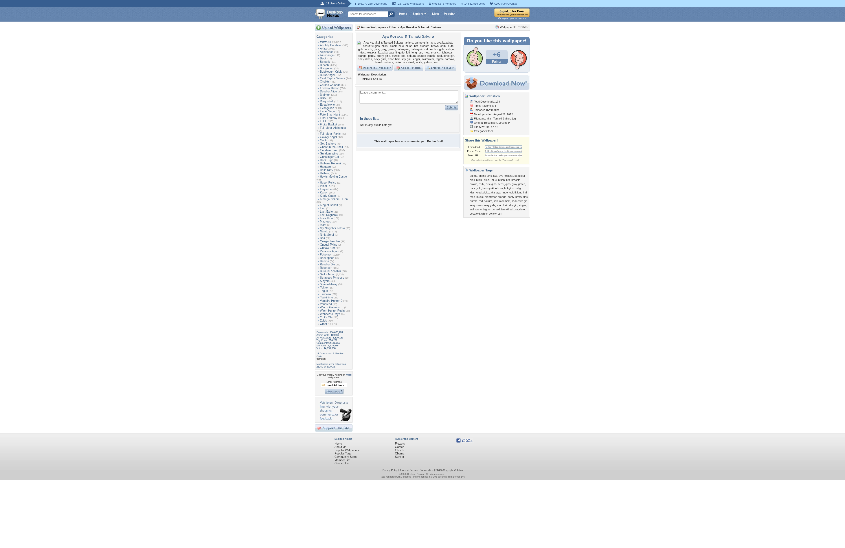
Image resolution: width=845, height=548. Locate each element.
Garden (399, 447)
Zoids (323, 320)
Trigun (324, 290)
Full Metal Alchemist (333, 127)
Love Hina (326, 218)
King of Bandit (329, 205)
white (484, 213)
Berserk (325, 61)
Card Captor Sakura (332, 78)
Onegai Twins (328, 244)
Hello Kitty (326, 170)
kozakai (480, 192)
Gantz (324, 140)
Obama (399, 453)
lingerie (506, 192)
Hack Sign (326, 160)
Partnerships (427, 470)
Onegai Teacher (330, 241)
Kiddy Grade (328, 195)
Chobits (325, 81)
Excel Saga (327, 111)
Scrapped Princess (332, 277)
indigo (518, 188)
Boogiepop (326, 68)
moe (472, 197)
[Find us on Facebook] (465, 442)
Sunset (399, 456)
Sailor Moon (327, 274)
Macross (325, 221)
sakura (488, 201)
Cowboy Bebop (329, 88)
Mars (323, 224)
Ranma (324, 261)
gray (514, 184)
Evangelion (327, 108)
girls (508, 184)
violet (522, 209)
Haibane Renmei (330, 163)
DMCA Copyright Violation (449, 470)
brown (473, 184)
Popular (449, 13)
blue (494, 180)
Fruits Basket (328, 124)
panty (511, 197)
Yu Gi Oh (326, 317)
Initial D (325, 186)
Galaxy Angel (328, 137)
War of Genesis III (331, 307)
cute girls (491, 184)
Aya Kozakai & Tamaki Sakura (420, 27)
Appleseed (326, 51)
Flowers (400, 443)
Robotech (326, 267)
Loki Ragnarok (329, 215)
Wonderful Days (330, 314)
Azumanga (327, 55)
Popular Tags (342, 453)
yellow (492, 213)
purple (474, 201)
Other (323, 323)
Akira (323, 48)
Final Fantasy (328, 118)
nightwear (490, 197)
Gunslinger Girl (329, 156)
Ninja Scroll (327, 234)
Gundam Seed (329, 150)
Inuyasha (326, 189)
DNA (323, 98)
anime (473, 175)
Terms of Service (409, 470)
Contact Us (341, 463)
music (479, 197)
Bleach (324, 65)
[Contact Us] (335, 420)
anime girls (485, 175)
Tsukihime (326, 297)
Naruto (324, 231)
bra (508, 180)
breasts (515, 180)
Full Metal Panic (330, 133)
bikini (479, 180)
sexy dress (476, 205)
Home (403, 13)
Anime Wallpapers (373, 27)
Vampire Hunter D (331, 300)
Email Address (334, 382)
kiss (472, 192)
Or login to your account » (512, 18)
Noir (322, 238)
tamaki (496, 209)
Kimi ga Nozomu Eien (334, 199)
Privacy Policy (390, 470)
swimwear (476, 209)
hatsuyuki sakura (493, 188)
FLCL (323, 121)
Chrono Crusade (330, 84)
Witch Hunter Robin (332, 310)
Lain (322, 208)
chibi (481, 184)
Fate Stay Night (330, 114)
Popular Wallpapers (346, 450)
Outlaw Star (327, 248)
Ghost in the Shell (331, 147)
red (481, 201)
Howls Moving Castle (333, 176)
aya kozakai (506, 175)
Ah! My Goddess (331, 45)
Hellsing (325, 173)
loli (514, 192)
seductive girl (519, 201)
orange (502, 197)
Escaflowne (327, 104)
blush (501, 180)
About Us (340, 447)
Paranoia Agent (329, 251)
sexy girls (489, 205)
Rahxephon (327, 257)
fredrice (495, 110)
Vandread (326, 304)
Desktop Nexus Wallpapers (329, 14)
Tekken (324, 287)
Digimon (325, 94)
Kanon (324, 192)
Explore (418, 13)
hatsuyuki (475, 188)
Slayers (325, 281)
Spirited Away (328, 284)
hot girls (509, 188)
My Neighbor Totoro (332, 228)
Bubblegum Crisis (331, 71)
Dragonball (326, 101)
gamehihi (321, 358)
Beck (323, 58)
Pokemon (326, 254)
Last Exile (326, 211)
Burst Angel (327, 75)
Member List (342, 460)
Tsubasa (325, 294)
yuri (500, 213)
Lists (435, 13)
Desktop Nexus (415, 474)
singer (522, 205)
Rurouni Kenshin (330, 271)
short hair (501, 205)
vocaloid (475, 213)
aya (495, 175)
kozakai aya (493, 192)
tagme (486, 209)
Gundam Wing (329, 153)
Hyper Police (328, 182)
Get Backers (328, 143)
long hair (522, 192)
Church (399, 450)
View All (325, 42)
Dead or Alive (328, 91)
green (521, 184)
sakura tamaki (502, 201)
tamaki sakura (509, 209)
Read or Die (327, 264)
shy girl (513, 205)
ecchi (501, 184)
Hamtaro (325, 166)
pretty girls (521, 197)
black (487, 180)
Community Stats (345, 456)
